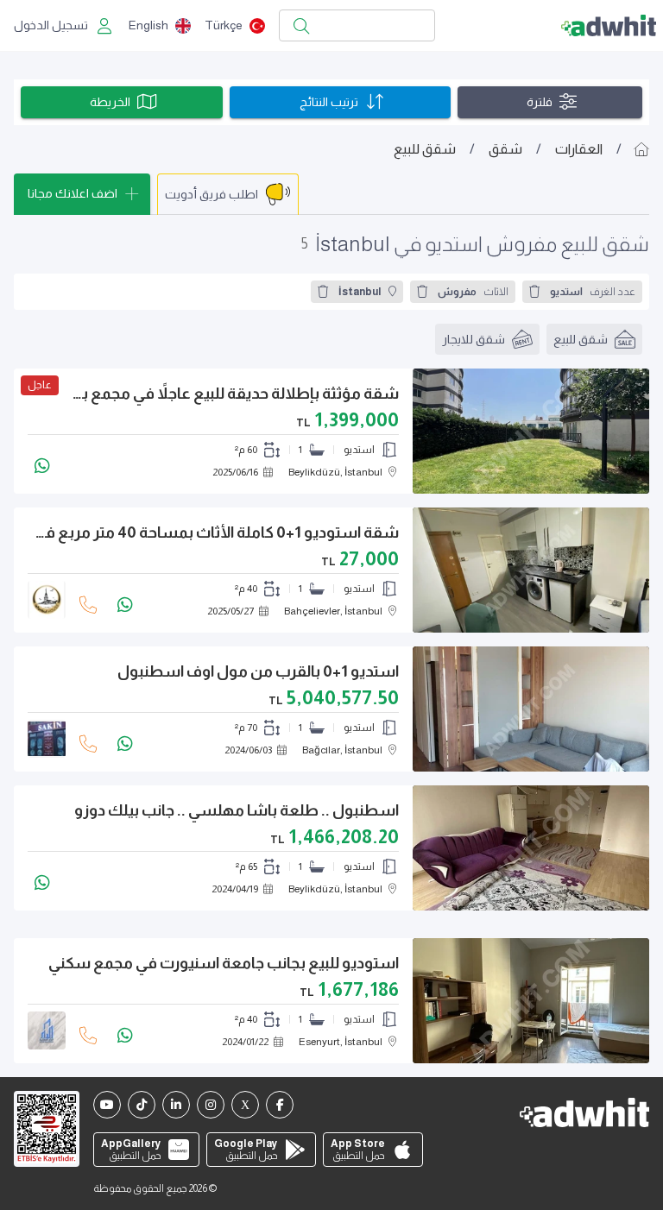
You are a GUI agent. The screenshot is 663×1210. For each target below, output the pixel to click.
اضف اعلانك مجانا (72, 193)
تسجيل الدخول (51, 25)
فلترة (539, 102)
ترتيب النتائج (329, 102)
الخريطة (110, 102)
